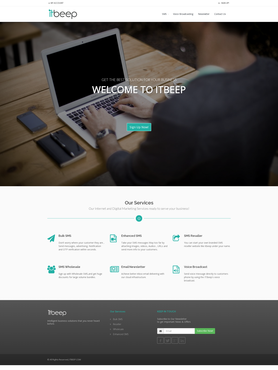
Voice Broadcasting (183, 13)
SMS (164, 13)
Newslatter (203, 13)
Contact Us (220, 13)
